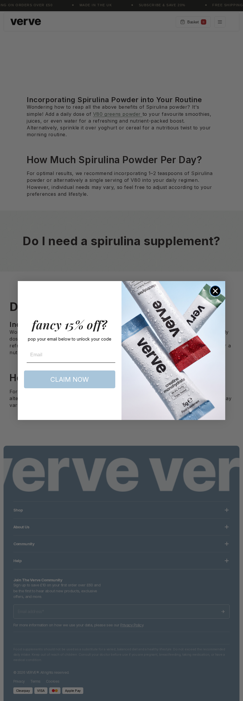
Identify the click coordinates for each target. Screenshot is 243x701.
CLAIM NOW (69, 379)
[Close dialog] (215, 291)
